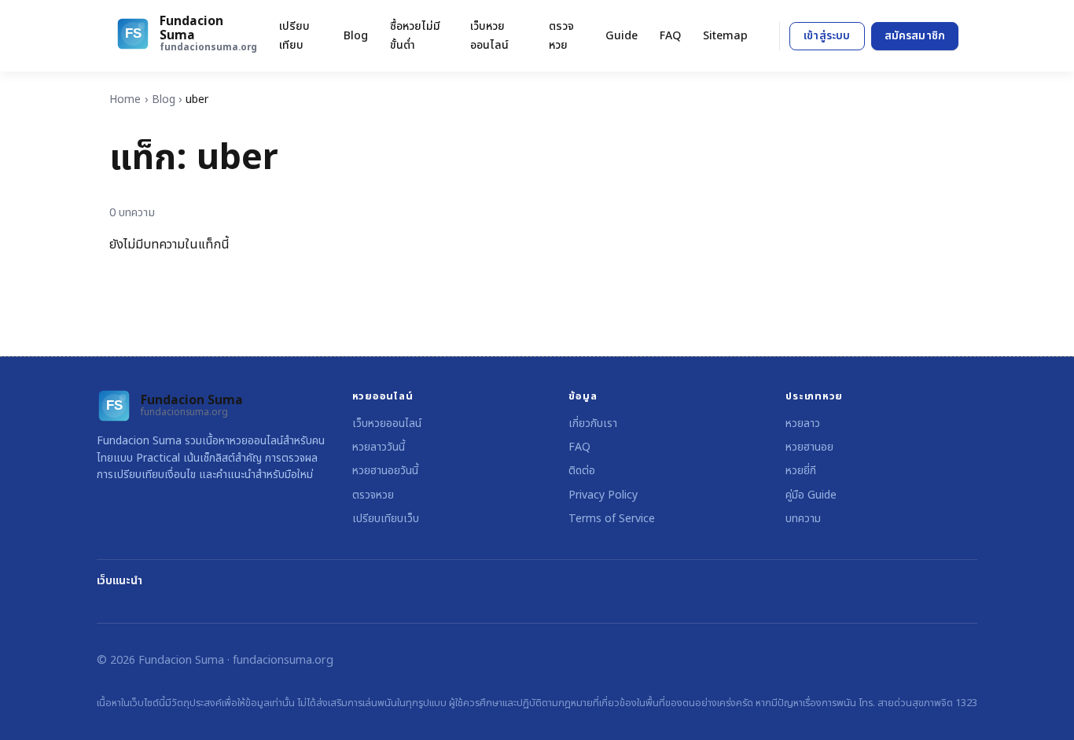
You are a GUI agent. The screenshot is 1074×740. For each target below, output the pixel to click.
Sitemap (725, 36)
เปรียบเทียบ (294, 35)
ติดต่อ (581, 470)
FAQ (670, 36)
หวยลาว (802, 423)
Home (125, 99)
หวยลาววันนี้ (378, 447)
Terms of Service (611, 518)
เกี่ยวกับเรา (592, 423)
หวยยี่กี (800, 470)
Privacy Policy (603, 495)
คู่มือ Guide (811, 495)
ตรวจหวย (561, 35)
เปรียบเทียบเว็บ (385, 518)
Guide (621, 36)
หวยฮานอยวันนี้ (385, 470)
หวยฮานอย (809, 447)
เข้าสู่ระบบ (827, 36)
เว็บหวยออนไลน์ (489, 35)
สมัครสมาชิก (915, 36)
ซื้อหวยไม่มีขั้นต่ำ (415, 35)
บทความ (803, 518)
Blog (356, 36)
